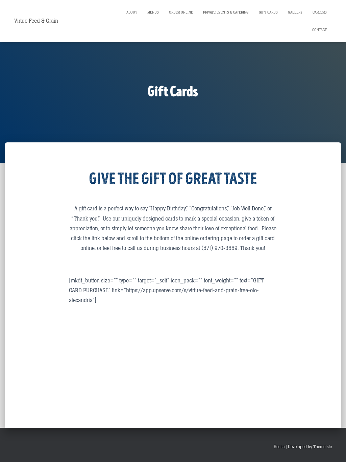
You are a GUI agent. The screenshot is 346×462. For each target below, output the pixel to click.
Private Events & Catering (226, 12)
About (131, 12)
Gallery (295, 12)
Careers (320, 12)
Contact (319, 29)
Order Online (181, 12)
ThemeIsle (322, 447)
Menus (153, 12)
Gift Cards (268, 12)
